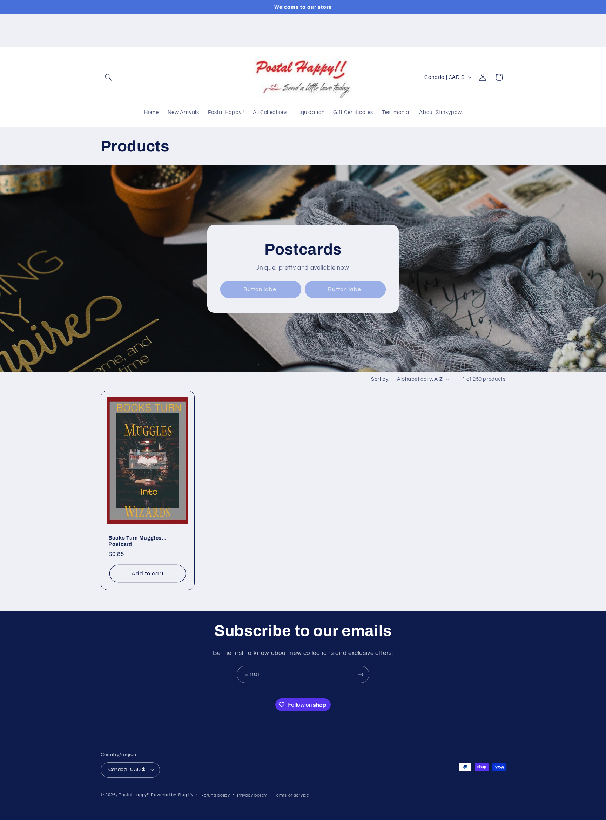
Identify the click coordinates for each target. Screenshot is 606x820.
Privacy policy (252, 795)
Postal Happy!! (134, 795)
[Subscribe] (361, 674)
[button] (109, 77)
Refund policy (215, 795)
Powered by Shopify (172, 795)
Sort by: (380, 379)
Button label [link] (260, 289)
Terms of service (291, 795)
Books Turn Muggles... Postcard (137, 541)
